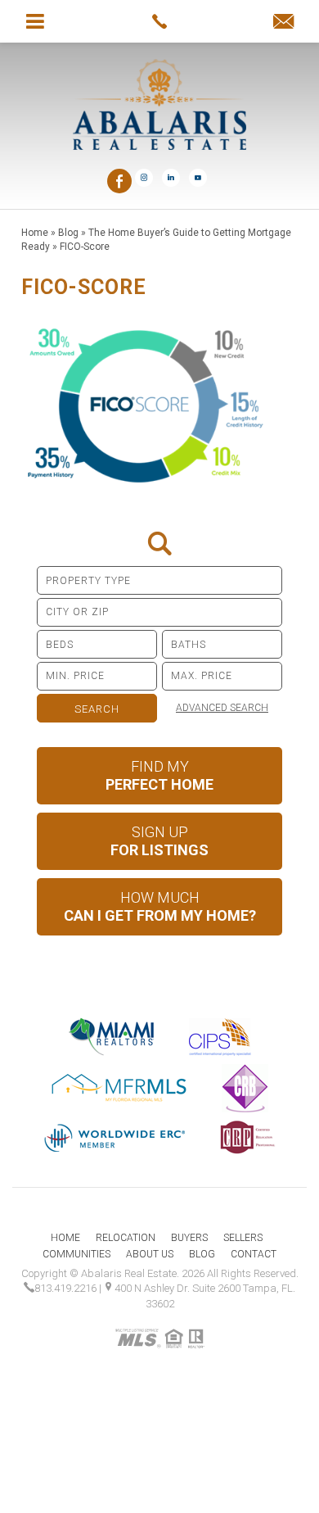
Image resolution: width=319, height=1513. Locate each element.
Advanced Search (222, 707)
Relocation (125, 1237)
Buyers (189, 1237)
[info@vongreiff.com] (283, 22)
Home (65, 1237)
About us (149, 1254)
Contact (253, 1254)
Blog (202, 1254)
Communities (76, 1254)
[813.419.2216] (160, 21)
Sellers (243, 1237)
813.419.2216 (65, 1288)
